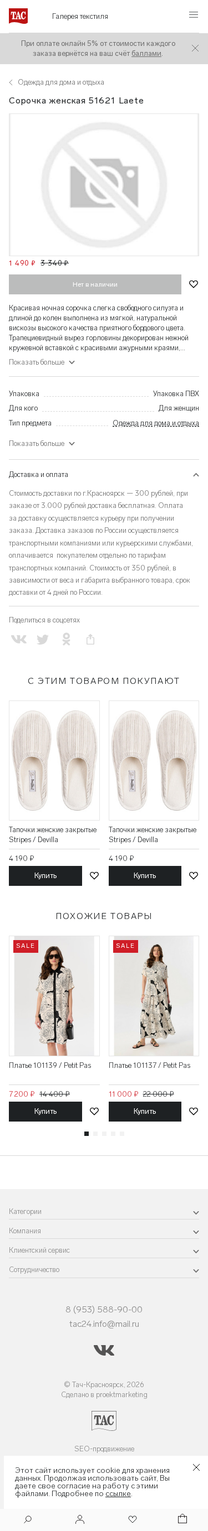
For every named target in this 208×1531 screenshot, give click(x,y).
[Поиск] (27, 1520)
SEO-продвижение (104, 1449)
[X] (42, 639)
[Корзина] (181, 1520)
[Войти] (80, 1520)
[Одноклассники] (66, 639)
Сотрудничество (34, 1269)
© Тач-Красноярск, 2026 (104, 1385)
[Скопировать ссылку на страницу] (90, 639)
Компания (25, 1231)
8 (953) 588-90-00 (104, 1309)
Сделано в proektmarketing (104, 1394)
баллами (146, 53)
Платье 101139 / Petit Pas (50, 1065)
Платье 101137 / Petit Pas (149, 1065)
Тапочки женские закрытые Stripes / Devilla (53, 835)
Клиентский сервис (39, 1250)
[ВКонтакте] (18, 639)
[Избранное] (131, 1520)
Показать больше (36, 443)
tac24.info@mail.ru (104, 1324)
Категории (25, 1211)
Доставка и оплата (38, 474)
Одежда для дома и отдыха (156, 423)
